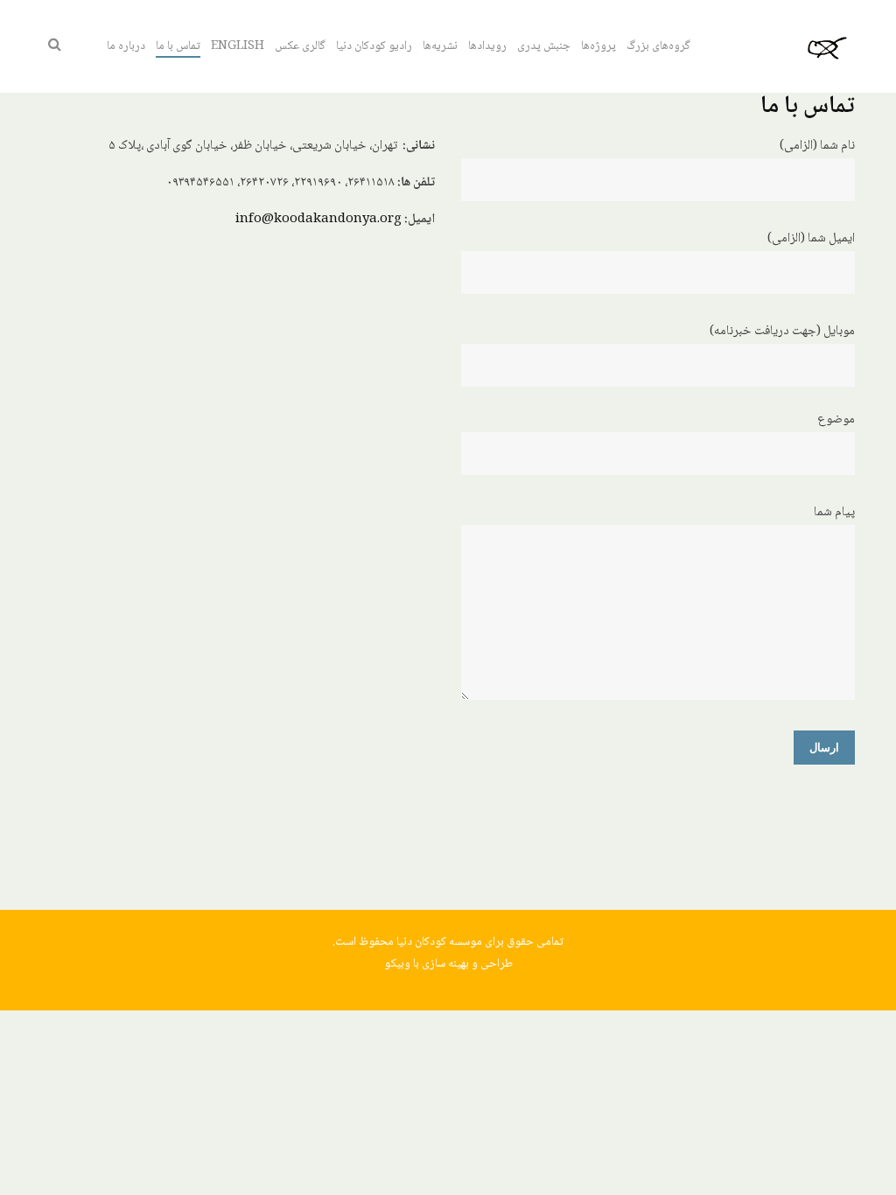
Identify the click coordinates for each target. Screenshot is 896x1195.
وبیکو (397, 964)
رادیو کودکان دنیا (374, 46)
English (237, 46)
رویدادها (487, 46)
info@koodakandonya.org (318, 219)
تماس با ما (178, 46)
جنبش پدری (543, 46)
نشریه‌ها (440, 46)
